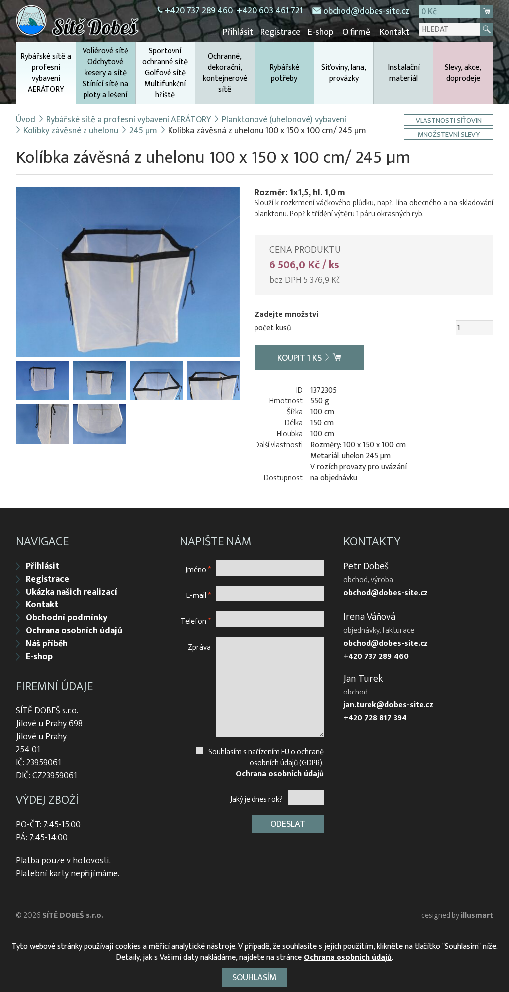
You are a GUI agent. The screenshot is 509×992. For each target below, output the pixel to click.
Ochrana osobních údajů (74, 630)
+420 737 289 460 (199, 10)
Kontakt (394, 32)
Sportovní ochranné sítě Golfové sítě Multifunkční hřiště (165, 72)
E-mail (198, 595)
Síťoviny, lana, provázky (343, 73)
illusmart (477, 915)
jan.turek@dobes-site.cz (388, 705)
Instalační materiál (404, 73)
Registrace (280, 32)
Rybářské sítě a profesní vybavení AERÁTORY (45, 73)
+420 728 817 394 (375, 718)
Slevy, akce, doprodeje (463, 73)
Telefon (196, 621)
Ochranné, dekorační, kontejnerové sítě (225, 73)
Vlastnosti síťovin (449, 120)
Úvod (25, 119)
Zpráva (199, 647)
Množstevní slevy (449, 134)
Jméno (198, 569)
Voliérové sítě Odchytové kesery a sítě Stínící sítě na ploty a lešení (105, 72)
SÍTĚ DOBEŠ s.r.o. (72, 915)
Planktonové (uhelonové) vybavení (284, 119)
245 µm (143, 130)
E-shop (320, 32)
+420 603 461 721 (270, 10)
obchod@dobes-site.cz (366, 11)
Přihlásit (238, 32)
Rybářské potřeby (284, 73)
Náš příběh (47, 643)
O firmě (356, 32)
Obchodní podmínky (66, 617)
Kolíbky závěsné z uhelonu (70, 130)
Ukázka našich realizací (71, 592)
